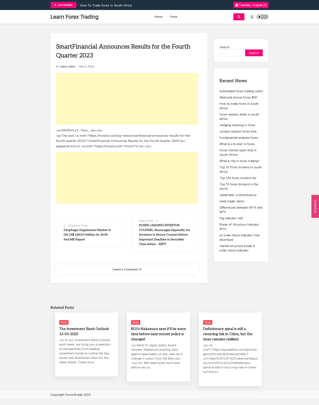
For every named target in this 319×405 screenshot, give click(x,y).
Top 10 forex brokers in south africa (240, 169)
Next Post (146, 221)
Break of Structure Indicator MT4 (239, 227)
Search (224, 47)
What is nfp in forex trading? (239, 161)
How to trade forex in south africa (106, 5)
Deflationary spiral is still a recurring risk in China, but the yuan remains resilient (227, 334)
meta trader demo (231, 201)
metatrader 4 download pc (238, 195)
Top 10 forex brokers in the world (238, 186)
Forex (174, 16)
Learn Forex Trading (75, 17)
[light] (257, 17)
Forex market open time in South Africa (237, 152)
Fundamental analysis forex (238, 137)
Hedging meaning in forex (237, 125)
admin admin (67, 66)
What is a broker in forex (237, 144)
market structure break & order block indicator (237, 248)
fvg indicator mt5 (231, 218)
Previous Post (78, 225)
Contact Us (315, 206)
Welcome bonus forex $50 (238, 97)
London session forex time (238, 131)
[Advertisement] (127, 99)
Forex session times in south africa (239, 117)
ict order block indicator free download (239, 237)
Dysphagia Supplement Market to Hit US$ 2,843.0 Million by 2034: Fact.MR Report (87, 234)
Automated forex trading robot (241, 91)
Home (158, 16)
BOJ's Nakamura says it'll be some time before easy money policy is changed (158, 334)
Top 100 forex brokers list (237, 178)
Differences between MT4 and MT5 (240, 210)
